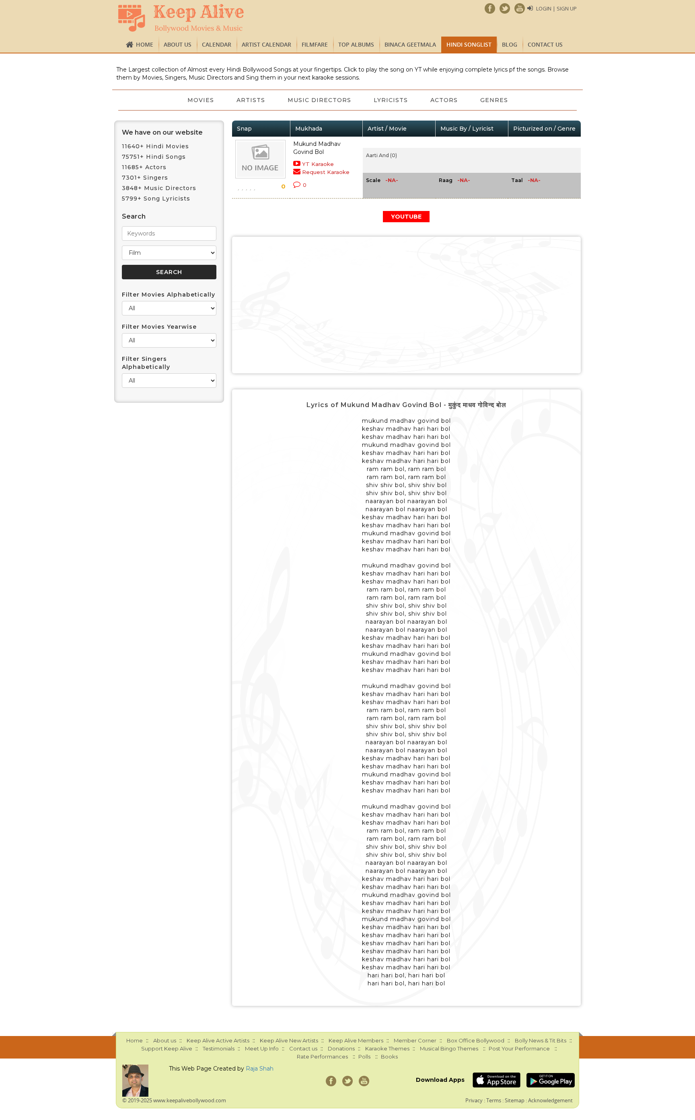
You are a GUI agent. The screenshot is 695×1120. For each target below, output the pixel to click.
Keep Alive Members (356, 1040)
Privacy (474, 1100)
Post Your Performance (519, 1048)
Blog (509, 44)
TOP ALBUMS (356, 44)
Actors (444, 100)
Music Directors (319, 100)
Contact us (545, 44)
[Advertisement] (406, 305)
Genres (494, 100)
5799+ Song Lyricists (156, 198)
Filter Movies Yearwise (159, 326)
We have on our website (162, 132)
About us (177, 44)
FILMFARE (315, 44)
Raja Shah (259, 1068)
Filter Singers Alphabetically (146, 363)
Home (144, 44)
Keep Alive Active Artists (218, 1040)
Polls (364, 1056)
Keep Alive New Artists (289, 1040)
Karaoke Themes (387, 1048)
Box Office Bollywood (475, 1040)
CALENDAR (216, 44)
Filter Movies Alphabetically (168, 294)
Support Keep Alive (166, 1048)
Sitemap (514, 1100)
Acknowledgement (550, 1100)
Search (134, 216)
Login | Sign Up (556, 8)
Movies (200, 100)
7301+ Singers (145, 177)
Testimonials (218, 1048)
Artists (250, 100)
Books (389, 1056)
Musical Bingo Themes (449, 1048)
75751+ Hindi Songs (154, 156)
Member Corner (415, 1040)
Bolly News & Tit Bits (540, 1040)
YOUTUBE (406, 216)
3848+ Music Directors (159, 188)
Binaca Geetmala (410, 44)
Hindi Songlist (468, 44)
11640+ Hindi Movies (155, 146)
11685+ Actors (144, 167)
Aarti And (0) (381, 155)
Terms (493, 1100)
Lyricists (391, 100)
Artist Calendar (266, 44)
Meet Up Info (262, 1048)
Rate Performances (322, 1056)
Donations (341, 1048)
